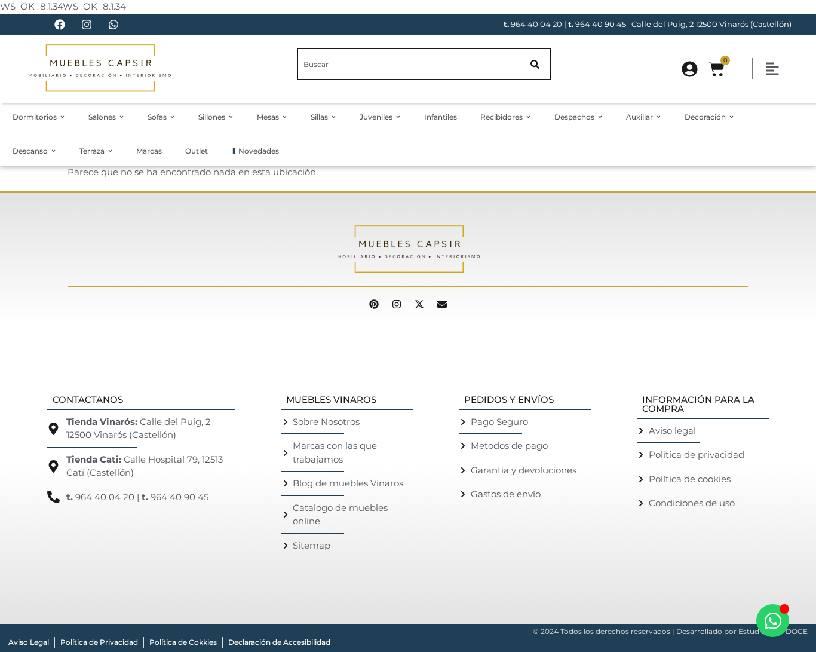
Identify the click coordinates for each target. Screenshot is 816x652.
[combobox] (408, 64)
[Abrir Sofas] (172, 117)
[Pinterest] (374, 304)
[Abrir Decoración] (731, 117)
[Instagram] (86, 24)
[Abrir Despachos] (600, 117)
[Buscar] (535, 64)
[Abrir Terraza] (110, 151)
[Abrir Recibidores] (528, 117)
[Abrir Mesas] (284, 117)
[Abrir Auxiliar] (658, 117)
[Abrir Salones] (121, 117)
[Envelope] (442, 304)
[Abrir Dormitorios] (62, 117)
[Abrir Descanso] (53, 151)
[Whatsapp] (113, 24)
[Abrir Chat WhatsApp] (772, 620)
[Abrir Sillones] (231, 117)
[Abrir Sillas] (333, 117)
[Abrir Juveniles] (398, 117)
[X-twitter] (419, 304)
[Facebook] (59, 24)
